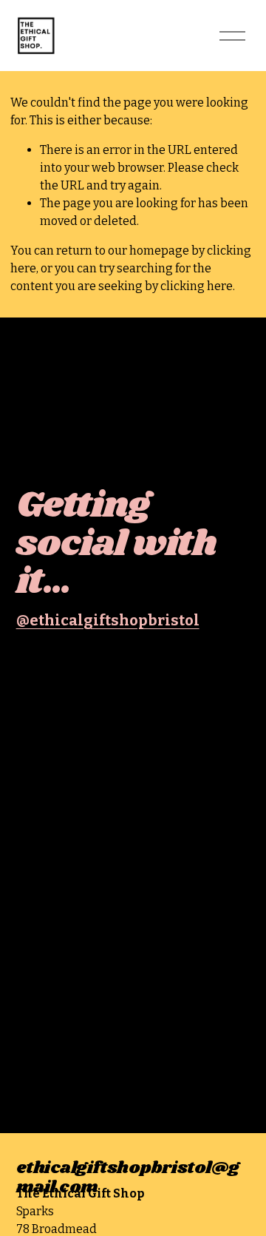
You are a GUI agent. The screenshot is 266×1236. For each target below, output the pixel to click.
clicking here (196, 286)
